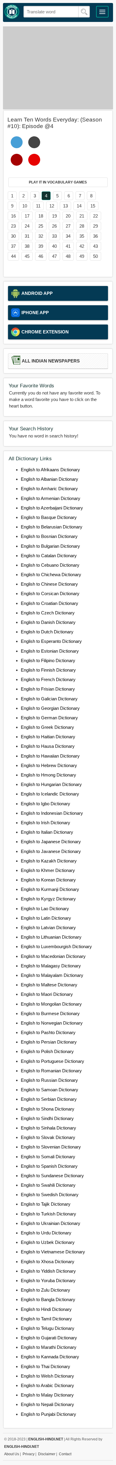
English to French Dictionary (48, 679)
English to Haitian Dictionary (48, 736)
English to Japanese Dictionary (51, 841)
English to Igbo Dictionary (45, 803)
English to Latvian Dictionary (48, 927)
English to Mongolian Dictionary (51, 1004)
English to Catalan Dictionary (49, 555)
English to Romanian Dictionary (51, 1070)
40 (54, 246)
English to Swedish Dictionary (50, 1194)
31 (27, 236)
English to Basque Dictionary (49, 517)
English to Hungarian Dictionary (51, 784)
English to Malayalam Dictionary (52, 975)
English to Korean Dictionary (48, 879)
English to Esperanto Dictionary (51, 641)
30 (13, 236)
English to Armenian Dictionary (50, 498)
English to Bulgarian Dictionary (50, 546)
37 (13, 246)
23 (13, 226)
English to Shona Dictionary (47, 1108)
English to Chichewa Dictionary (51, 574)
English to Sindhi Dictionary (47, 1118)
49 (81, 256)
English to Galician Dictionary (49, 698)
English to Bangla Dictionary (48, 1299)
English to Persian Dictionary (49, 1041)
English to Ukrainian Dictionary (50, 1223)
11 (38, 205)
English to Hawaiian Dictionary (50, 755)
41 (68, 246)
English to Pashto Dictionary (48, 1032)
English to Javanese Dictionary (51, 851)
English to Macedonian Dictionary (53, 956)
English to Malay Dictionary (47, 1394)
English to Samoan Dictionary (49, 1089)
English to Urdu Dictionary (46, 1232)
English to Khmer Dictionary (48, 870)
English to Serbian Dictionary (49, 1099)
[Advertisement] (58, 67)
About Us (11, 1454)
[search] (84, 11)
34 (68, 236)
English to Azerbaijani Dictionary (52, 507)
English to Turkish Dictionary (48, 1213)
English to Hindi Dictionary (46, 1309)
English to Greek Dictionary (47, 727)
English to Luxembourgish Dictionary (56, 946)
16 (13, 215)
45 (27, 256)
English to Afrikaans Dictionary (50, 469)
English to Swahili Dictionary (48, 1185)
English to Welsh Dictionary (47, 1375)
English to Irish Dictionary (45, 822)
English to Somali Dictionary (48, 1156)
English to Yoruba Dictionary (48, 1280)
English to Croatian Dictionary (49, 603)
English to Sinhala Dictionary (48, 1127)
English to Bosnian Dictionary (49, 536)
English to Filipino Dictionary (48, 660)
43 (95, 246)
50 (95, 256)
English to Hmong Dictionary (48, 774)
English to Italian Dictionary (47, 832)
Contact (65, 1454)
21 (81, 215)
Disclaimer (46, 1454)
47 (54, 256)
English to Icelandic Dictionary (50, 793)
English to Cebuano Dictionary (50, 565)
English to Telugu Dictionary (47, 1328)
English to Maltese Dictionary (49, 984)
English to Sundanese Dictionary (52, 1175)
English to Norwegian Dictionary (52, 1022)
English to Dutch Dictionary (47, 631)
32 (40, 236)
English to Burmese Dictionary (50, 1013)
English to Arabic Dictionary (47, 1385)
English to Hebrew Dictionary (49, 765)
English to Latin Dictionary (46, 918)
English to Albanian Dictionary (49, 479)
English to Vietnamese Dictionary (53, 1251)
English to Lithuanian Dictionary (51, 937)
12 (51, 205)
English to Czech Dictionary (48, 612)
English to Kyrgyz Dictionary (48, 898)
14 (79, 205)
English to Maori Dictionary (47, 994)
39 (40, 246)
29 (95, 226)
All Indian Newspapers (51, 361)
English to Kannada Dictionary (50, 1356)
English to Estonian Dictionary (50, 651)
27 (68, 226)
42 (81, 246)
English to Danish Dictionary (48, 622)
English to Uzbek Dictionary (48, 1242)
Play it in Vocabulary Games (58, 182)
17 (27, 215)
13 (65, 205)
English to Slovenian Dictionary (51, 1146)
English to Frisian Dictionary (48, 688)
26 (54, 226)
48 (68, 256)
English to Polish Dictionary (47, 1051)
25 (40, 226)
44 (13, 256)
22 (95, 215)
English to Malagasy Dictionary (51, 965)
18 (40, 215)
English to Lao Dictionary (45, 908)
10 (24, 205)
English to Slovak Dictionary (48, 1137)
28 (81, 226)
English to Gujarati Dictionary (49, 1337)
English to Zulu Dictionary (45, 1290)
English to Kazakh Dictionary (49, 860)
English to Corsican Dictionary (50, 593)
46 (40, 256)
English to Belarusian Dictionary (51, 526)
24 (27, 226)
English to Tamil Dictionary (46, 1318)
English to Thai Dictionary (45, 1366)
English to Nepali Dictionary (47, 1404)
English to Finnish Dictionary (48, 669)
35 (81, 236)
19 (54, 215)
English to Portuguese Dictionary (52, 1061)
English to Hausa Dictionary (48, 746)
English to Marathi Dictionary (48, 1347)
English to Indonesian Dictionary (52, 813)
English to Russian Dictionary (49, 1080)
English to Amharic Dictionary (49, 488)
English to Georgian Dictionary (50, 708)
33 (54, 236)
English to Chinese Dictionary (49, 584)
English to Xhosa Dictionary (47, 1261)
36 (95, 236)
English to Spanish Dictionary (49, 1166)
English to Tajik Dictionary (45, 1204)
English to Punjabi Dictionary (48, 1414)
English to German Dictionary (49, 717)
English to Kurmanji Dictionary (50, 889)
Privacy (29, 1454)
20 (68, 215)
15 (92, 205)
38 (27, 246)
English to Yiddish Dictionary (48, 1271)
